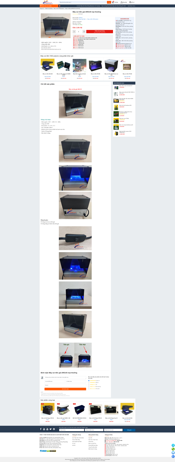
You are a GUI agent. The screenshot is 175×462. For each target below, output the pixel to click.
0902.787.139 (82, 37)
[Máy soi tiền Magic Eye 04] (111, 410)
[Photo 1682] (56, 25)
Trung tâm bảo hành (93, 447)
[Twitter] (50, 429)
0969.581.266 (80, 44)
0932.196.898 (88, 37)
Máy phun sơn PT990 (124, 118)
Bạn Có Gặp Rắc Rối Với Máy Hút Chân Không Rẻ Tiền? (98, 5)
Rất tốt (97, 382)
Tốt (96, 384)
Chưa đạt (97, 388)
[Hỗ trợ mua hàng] (173, 449)
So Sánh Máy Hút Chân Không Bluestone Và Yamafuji (72, 5)
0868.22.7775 (81, 41)
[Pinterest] (54, 429)
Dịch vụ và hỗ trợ (92, 443)
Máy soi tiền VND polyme (92, 19)
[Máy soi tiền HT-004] (95, 65)
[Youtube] (44, 429)
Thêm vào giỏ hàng (99, 31)
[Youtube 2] (47, 429)
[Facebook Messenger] (173, 452)
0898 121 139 (128, 45)
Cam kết (90, 437)
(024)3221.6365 (92, 39)
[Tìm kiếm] (109, 2)
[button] (132, 2)
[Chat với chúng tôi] (173, 456)
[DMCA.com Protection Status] (51, 450)
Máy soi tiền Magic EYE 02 (47, 418)
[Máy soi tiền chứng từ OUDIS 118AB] (63, 65)
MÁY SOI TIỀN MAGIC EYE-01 (79, 418)
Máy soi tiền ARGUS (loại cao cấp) (111, 74)
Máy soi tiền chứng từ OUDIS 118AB (63, 74)
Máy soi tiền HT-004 (95, 73)
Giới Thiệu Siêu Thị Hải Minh (78, 437)
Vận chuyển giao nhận (77, 441)
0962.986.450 (80, 40)
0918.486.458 (80, 39)
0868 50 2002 (128, 46)
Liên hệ (73, 445)
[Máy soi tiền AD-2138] (47, 65)
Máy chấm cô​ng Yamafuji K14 (125, 85)
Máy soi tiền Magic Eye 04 (111, 418)
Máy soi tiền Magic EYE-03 (95, 418)
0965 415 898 (128, 47)
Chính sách (91, 441)
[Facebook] (41, 429)
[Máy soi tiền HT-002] (127, 65)
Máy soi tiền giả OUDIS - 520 (63, 418)
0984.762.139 (80, 45)
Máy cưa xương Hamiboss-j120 (126, 124)
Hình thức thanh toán (93, 439)
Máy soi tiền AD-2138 (47, 73)
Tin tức (73, 443)
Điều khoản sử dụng (93, 449)
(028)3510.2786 (94, 37)
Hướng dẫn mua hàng (93, 445)
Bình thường (98, 386)
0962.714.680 (86, 39)
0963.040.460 (81, 43)
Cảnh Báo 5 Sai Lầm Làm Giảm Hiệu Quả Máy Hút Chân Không (126, 5)
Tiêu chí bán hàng (76, 439)
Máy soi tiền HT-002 (127, 73)
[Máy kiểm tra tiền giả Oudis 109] (79, 65)
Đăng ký (129, 430)
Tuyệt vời (98, 380)
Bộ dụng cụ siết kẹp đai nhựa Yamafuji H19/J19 (125, 112)
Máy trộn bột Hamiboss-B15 (125, 105)
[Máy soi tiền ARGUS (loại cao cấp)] (111, 65)
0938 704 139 (112, 453)
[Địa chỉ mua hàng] (173, 445)
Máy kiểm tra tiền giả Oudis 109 (79, 74)
